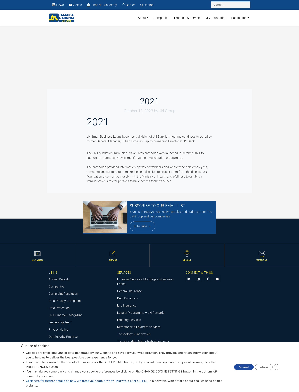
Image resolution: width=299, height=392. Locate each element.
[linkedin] (189, 279)
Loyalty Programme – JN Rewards (140, 312)
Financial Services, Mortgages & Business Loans (145, 281)
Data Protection (59, 308)
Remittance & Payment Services (139, 327)
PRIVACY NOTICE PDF (132, 381)
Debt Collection (127, 298)
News (59, 5)
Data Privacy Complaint (65, 301)
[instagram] (198, 279)
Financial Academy (103, 5)
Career (130, 5)
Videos (77, 5)
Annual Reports (59, 279)
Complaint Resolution (63, 293)
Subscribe (141, 226)
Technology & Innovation (134, 334)
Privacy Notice (58, 329)
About (142, 18)
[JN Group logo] (61, 18)
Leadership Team (60, 322)
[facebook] (208, 279)
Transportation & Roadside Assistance (143, 341)
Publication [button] (239, 18)
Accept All (244, 366)
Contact (148, 5)
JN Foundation (216, 18)
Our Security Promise (63, 336)
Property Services (129, 320)
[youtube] (217, 279)
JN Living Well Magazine (65, 315)
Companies (161, 18)
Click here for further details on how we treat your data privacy (70, 381)
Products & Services (187, 18)
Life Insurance (126, 305)
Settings (264, 366)
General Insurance (129, 291)
